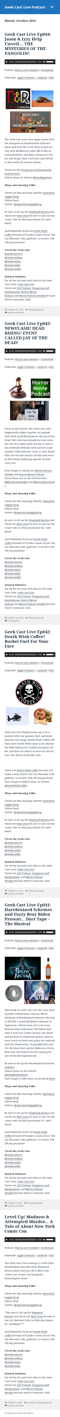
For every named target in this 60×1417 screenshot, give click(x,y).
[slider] (50, 61)
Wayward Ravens (39, 211)
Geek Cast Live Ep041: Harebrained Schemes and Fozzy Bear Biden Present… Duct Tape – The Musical (28, 914)
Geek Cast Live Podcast (25, 7)
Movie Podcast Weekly (32, 295)
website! (9, 1067)
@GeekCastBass (14, 257)
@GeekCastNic (13, 269)
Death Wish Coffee (27, 770)
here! (52, 1078)
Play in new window (27, 69)
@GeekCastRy (12, 265)
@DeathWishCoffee (16, 785)
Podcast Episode (36, 309)
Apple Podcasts (26, 77)
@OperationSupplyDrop (28, 204)
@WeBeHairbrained (16, 1074)
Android (42, 77)
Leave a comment (16, 312)
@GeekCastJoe (13, 261)
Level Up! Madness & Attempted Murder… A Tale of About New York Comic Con (30, 1224)
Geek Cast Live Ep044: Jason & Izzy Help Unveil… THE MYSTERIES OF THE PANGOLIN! (28, 43)
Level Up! (31, 1402)
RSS (52, 77)
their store (22, 215)
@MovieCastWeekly (16, 482)
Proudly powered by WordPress (19, 1413)
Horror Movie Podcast (31, 474)
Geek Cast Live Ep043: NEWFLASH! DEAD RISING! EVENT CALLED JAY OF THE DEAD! (28, 333)
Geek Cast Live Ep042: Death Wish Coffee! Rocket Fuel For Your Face (28, 639)
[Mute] (44, 62)
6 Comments (13, 620)
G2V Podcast (24, 288)
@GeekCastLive (13, 253)
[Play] (6, 62)
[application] (30, 61)
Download (47, 69)
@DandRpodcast (42, 177)
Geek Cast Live (25, 284)
